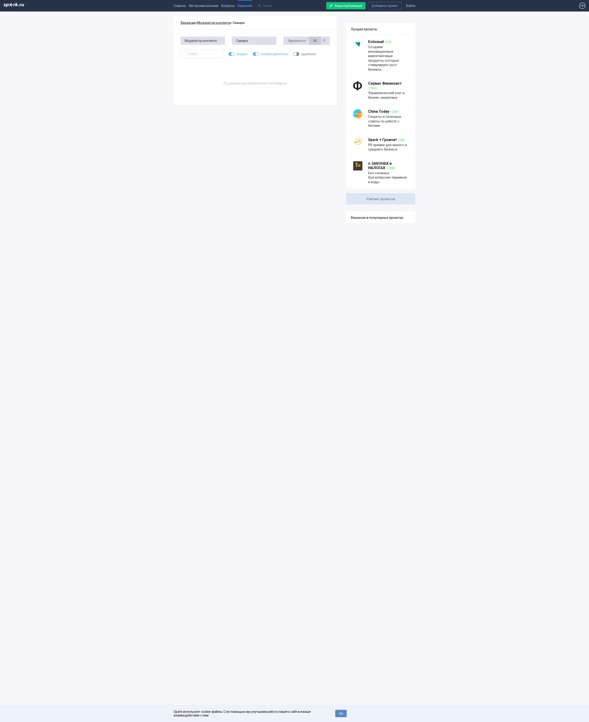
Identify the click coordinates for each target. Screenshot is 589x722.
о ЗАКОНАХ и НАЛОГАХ (380, 165)
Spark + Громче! (382, 140)
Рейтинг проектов (381, 199)
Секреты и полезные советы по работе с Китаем (384, 121)
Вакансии (245, 6)
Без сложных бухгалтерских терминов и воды (387, 177)
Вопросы (228, 6)
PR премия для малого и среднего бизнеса (387, 147)
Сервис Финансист (385, 83)
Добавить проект (384, 6)
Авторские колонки (203, 6)
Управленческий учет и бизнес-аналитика (386, 95)
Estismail (376, 42)
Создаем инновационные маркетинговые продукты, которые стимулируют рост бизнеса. (383, 58)
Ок (341, 713)
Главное (180, 6)
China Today (378, 111)
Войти (410, 6)
